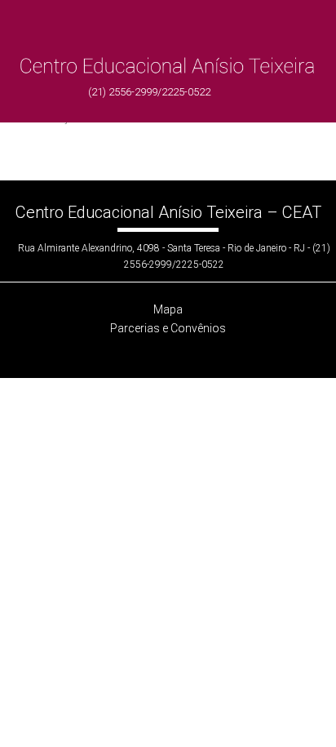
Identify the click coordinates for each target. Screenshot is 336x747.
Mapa (168, 309)
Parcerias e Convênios (168, 328)
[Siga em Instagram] (183, 351)
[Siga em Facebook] (152, 351)
